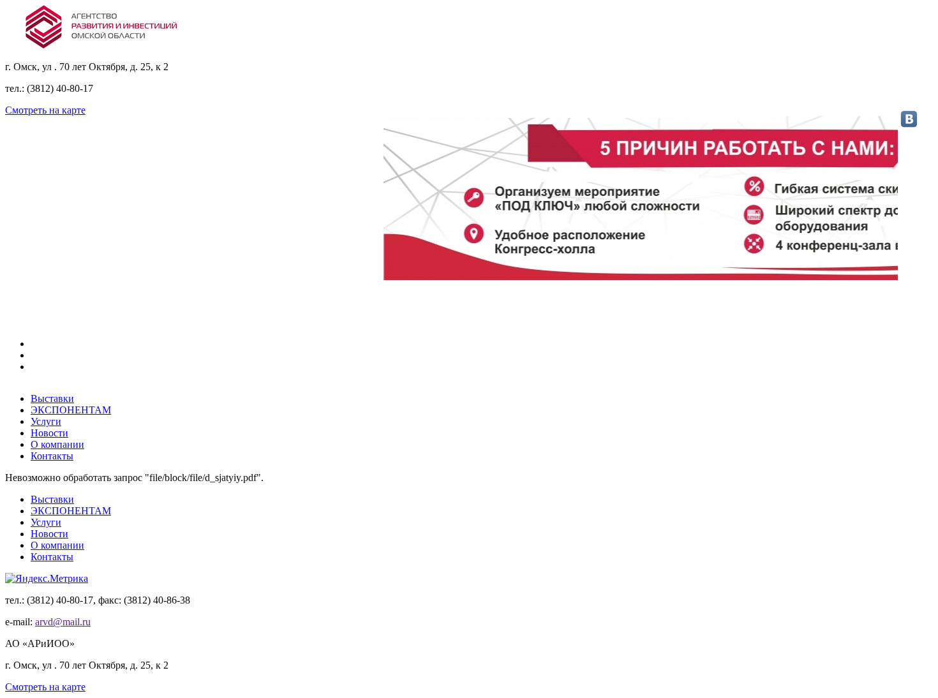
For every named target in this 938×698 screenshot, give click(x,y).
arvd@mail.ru (63, 621)
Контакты (52, 455)
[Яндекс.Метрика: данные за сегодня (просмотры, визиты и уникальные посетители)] (46, 578)
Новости (49, 432)
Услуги (46, 421)
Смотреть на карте (45, 110)
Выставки (52, 398)
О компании (57, 444)
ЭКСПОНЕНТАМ (71, 410)
